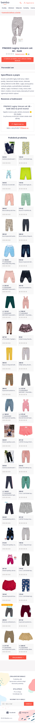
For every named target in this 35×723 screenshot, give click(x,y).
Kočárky (26, 8)
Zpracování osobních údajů (17, 681)
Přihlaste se (24, 128)
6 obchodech (24, 390)
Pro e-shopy (17, 692)
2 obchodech (7, 261)
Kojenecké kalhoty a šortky (11, 12)
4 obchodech (7, 287)
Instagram (25, 712)
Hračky (4, 8)
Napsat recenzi (20, 54)
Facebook (12, 712)
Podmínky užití (17, 679)
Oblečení (11, 8)
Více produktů (17, 657)
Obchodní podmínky (17, 683)
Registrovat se (30, 3)
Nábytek (19, 8)
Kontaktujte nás (17, 694)
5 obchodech (7, 313)
